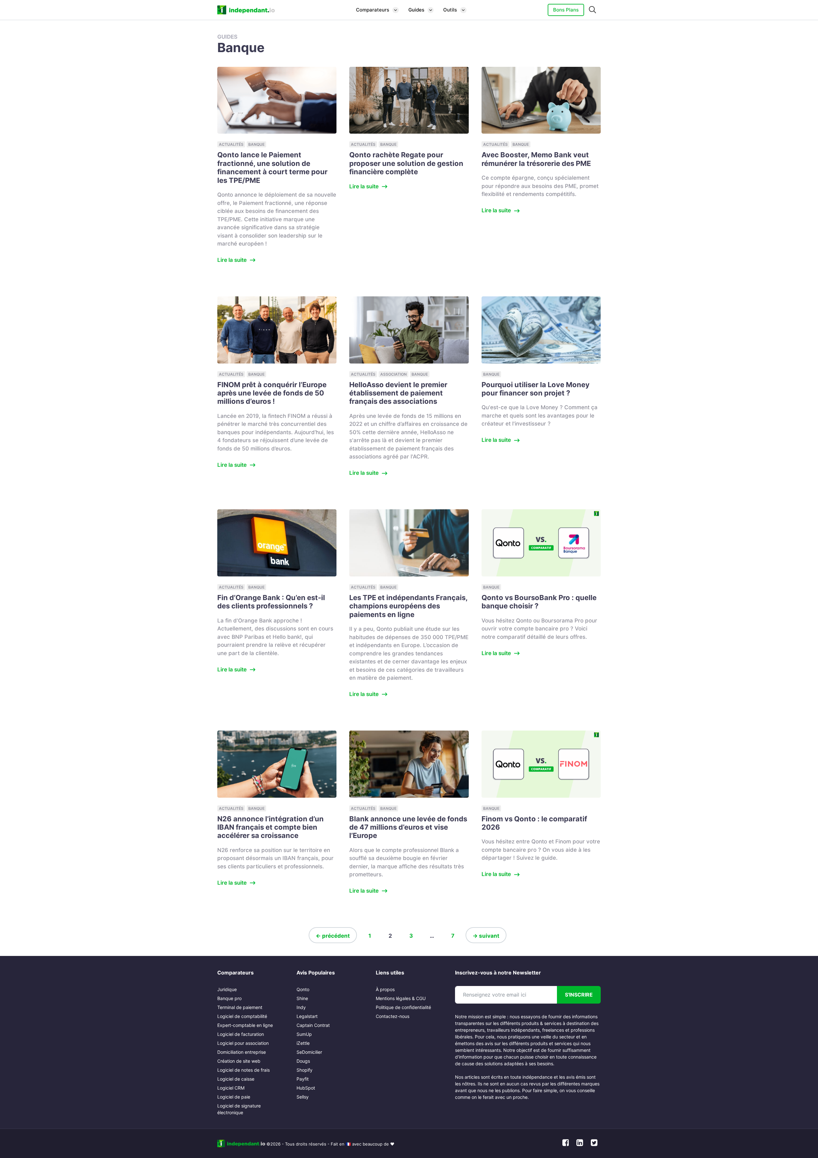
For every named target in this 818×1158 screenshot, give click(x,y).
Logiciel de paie (233, 1096)
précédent (333, 936)
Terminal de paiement (239, 1007)
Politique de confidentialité (403, 1007)
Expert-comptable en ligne (245, 1025)
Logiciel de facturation (240, 1034)
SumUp (304, 1034)
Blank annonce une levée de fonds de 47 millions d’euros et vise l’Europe (408, 827)
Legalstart (307, 1016)
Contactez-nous (392, 1016)
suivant (486, 936)
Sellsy (303, 1096)
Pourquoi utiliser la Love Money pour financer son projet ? (536, 388)
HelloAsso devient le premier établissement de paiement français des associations (398, 393)
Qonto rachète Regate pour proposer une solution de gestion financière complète (406, 163)
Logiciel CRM (230, 1088)
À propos (385, 989)
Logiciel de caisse (235, 1079)
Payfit (303, 1079)
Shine (302, 998)
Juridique (227, 989)
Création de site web (238, 1061)
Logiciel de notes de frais (243, 1070)
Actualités (231, 144)
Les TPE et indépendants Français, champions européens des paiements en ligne (408, 606)
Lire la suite (232, 260)
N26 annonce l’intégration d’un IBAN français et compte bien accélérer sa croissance (270, 827)
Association (393, 374)
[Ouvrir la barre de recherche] (592, 10)
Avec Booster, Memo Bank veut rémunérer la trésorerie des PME (536, 159)
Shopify (305, 1070)
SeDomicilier (309, 1052)
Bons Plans (566, 10)
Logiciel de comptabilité (242, 1016)
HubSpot (306, 1088)
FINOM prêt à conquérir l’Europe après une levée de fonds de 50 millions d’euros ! (272, 393)
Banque (256, 144)
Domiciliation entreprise (241, 1052)
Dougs (303, 1061)
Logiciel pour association (243, 1043)
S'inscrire (579, 994)
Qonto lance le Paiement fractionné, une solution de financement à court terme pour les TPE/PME (272, 167)
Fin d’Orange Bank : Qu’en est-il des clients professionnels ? (271, 601)
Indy (301, 1007)
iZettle (303, 1043)
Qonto (303, 989)
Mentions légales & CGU (401, 998)
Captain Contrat (313, 1025)
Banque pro (229, 998)
